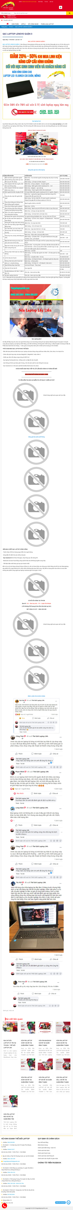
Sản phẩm (15, 24)
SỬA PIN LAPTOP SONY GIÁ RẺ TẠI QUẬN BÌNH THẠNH (27, 1043)
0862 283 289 (11, 1158)
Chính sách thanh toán (44, 1153)
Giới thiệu (40, 1)
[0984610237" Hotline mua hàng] (4, 17)
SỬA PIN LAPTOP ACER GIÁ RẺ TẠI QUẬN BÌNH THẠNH (27, 1080)
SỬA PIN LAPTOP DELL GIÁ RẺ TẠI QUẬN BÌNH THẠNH (62, 1080)
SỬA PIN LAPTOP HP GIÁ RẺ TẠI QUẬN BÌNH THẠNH (45, 1080)
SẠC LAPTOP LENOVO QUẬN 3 (11, 44)
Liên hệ (51, 1)
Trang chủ (4, 26)
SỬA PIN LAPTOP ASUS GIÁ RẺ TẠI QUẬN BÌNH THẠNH (62, 1043)
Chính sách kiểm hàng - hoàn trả (47, 1147)
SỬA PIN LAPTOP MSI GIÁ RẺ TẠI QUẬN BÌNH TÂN (9, 1116)
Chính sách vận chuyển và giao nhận (48, 1158)
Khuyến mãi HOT (8, 20)
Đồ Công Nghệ (33, 24)
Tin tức (46, 1)
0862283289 (11, 1142)
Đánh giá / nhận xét (8, 1010)
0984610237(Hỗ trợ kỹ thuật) (29, 1)
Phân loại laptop (47, 24)
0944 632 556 (20, 1183)
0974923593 (11, 1194)
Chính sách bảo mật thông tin (46, 1156)
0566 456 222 (11, 1172)
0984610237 (11, 1149)
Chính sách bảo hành (43, 1150)
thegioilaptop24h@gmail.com (11, 1161)
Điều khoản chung (43, 1145)
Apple (23, 24)
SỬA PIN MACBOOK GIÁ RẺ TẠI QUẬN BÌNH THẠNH (45, 1043)
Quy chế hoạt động (43, 1142)
